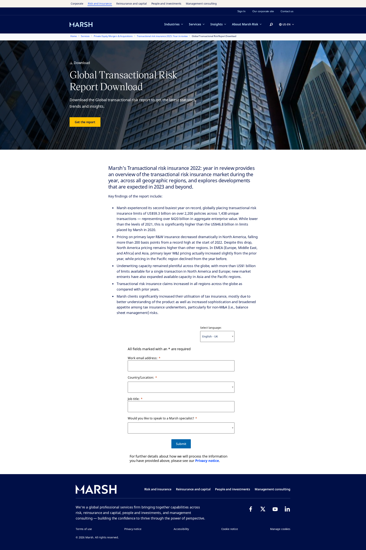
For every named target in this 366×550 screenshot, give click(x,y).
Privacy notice (207, 460)
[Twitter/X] (262, 509)
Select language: (211, 327)
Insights (216, 24)
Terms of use (84, 529)
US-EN (287, 24)
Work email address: (142, 358)
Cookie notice (229, 529)
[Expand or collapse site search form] (271, 24)
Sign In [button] (241, 11)
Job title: (134, 399)
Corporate (77, 3)
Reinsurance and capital (131, 3)
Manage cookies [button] (280, 529)
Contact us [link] (287, 11)
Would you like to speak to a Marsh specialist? (161, 418)
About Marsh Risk (245, 24)
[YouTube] (275, 509)
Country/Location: (141, 377)
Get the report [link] (85, 122)
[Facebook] (250, 509)
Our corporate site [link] (263, 11)
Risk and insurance (100, 3)
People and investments (166, 3)
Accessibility (181, 529)
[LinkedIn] (287, 509)
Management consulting (201, 3)
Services (195, 24)
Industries (172, 24)
